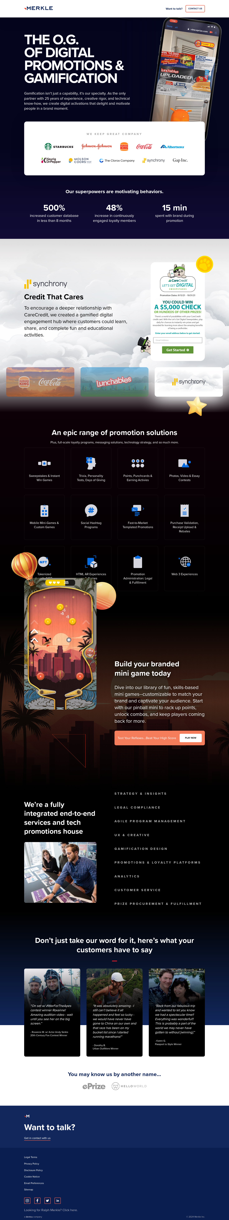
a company (33, 1216)
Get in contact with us (37, 1138)
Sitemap (28, 1189)
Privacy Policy (31, 1163)
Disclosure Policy (33, 1170)
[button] (225, 325)
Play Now (190, 738)
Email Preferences (34, 1183)
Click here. (70, 1210)
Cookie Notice (32, 1176)
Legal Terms (30, 1157)
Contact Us (195, 8)
